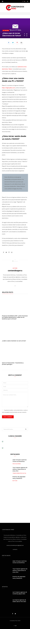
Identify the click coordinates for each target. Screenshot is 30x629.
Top (15, 625)
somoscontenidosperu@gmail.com (15, 545)
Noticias (15, 480)
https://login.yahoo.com (8, 87)
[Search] (27, 1)
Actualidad (6, 30)
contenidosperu (15, 270)
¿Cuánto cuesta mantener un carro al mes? (14, 341)
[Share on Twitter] (27, 34)
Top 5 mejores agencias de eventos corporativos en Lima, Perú (20, 469)
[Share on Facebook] (24, 34)
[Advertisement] (15, 501)
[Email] (27, 36)
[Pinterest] (24, 36)
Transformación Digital (19, 473)
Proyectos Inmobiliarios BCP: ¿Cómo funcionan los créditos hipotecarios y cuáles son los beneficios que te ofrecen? (15, 317)
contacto (15, 549)
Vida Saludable (17, 463)
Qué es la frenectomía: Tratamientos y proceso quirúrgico (13, 363)
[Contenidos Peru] (15, 7)
